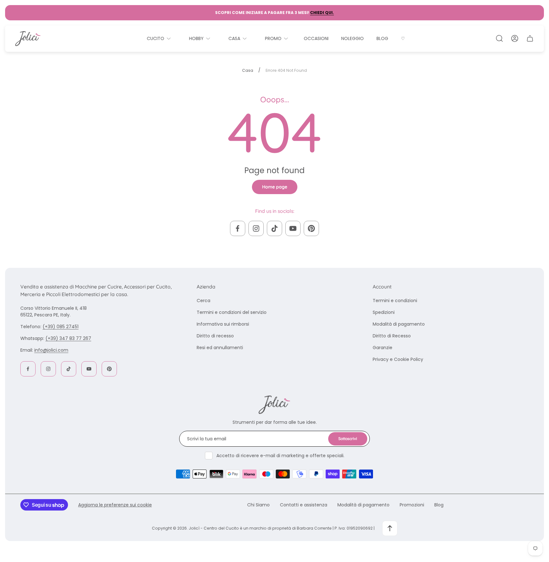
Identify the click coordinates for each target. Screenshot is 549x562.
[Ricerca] (499, 38)
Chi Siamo (258, 505)
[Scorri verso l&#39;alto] (389, 528)
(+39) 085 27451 (60, 326)
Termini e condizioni (395, 300)
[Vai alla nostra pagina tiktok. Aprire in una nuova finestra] (274, 228)
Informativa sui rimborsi (223, 324)
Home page (274, 187)
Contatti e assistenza (303, 505)
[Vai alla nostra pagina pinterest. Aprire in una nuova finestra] (311, 228)
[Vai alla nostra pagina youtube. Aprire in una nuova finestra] (293, 228)
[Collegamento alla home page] (274, 405)
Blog (439, 505)
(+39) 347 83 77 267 (68, 338)
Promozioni (412, 505)
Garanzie (382, 347)
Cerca (203, 300)
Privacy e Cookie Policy (398, 359)
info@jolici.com (51, 350)
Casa (247, 70)
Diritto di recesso (215, 336)
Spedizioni (384, 312)
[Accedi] (515, 38)
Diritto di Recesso (392, 336)
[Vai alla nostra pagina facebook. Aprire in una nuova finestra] (237, 228)
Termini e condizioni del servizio (232, 312)
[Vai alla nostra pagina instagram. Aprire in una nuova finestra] (256, 228)
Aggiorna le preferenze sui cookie (115, 504)
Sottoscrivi (347, 438)
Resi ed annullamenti (220, 347)
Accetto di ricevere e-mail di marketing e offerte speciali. (280, 455)
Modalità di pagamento (399, 324)
